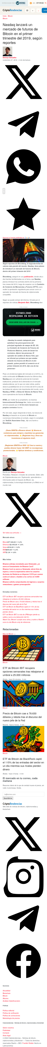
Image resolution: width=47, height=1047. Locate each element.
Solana (5, 547)
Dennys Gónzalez (9, 57)
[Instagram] (23, 896)
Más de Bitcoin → (9, 634)
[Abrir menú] (27, 10)
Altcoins (5, 998)
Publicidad (6, 1030)
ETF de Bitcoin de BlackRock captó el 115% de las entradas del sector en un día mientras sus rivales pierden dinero (21, 609)
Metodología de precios (11, 1018)
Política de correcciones (11, 1015)
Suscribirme (8, 798)
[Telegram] (23, 939)
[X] (23, 530)
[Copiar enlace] (4, 191)
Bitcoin (10, 16)
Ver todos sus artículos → (12, 532)
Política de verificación (11, 1013)
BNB (4, 550)
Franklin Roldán (28, 1043)
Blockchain (6, 993)
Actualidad (6, 990)
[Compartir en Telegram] (23, 144)
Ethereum (6, 544)
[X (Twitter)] (23, 854)
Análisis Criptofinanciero (11, 1001)
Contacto (6, 1033)
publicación (28, 276)
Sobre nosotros (8, 1028)
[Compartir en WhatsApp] (23, 187)
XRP (4, 552)
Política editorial (8, 1010)
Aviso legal (6, 1035)
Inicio (5, 16)
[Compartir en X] (23, 102)
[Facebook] (23, 981)
